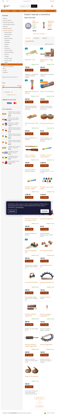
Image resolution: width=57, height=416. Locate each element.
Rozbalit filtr (11, 95)
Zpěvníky (5, 26)
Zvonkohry (7, 40)
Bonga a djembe (9, 38)
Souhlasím (45, 211)
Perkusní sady (8, 60)
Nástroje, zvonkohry (8, 30)
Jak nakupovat (27, 1)
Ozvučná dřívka (8, 50)
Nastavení (12, 211)
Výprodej (5, 72)
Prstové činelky (8, 58)
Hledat (34, 6)
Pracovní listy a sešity (8, 22)
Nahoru (40, 406)
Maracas (7, 54)
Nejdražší (44, 38)
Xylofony (7, 44)
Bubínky (7, 46)
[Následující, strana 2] (39, 402)
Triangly (7, 56)
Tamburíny (7, 48)
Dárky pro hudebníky (8, 66)
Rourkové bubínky (9, 52)
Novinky (5, 18)
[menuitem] (6, 11)
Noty (4, 68)
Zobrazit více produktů (38, 33)
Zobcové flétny (8, 32)
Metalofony (7, 42)
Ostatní (6, 64)
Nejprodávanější (30, 41)
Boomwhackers (8, 34)
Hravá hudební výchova (9, 24)
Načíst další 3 (39, 398)
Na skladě (8, 92)
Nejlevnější (36, 38)
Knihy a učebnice (7, 20)
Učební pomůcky (7, 28)
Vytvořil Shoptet (51, 413)
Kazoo (6, 62)
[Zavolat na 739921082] (4, 1)
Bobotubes (7, 36)
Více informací (20, 207)
